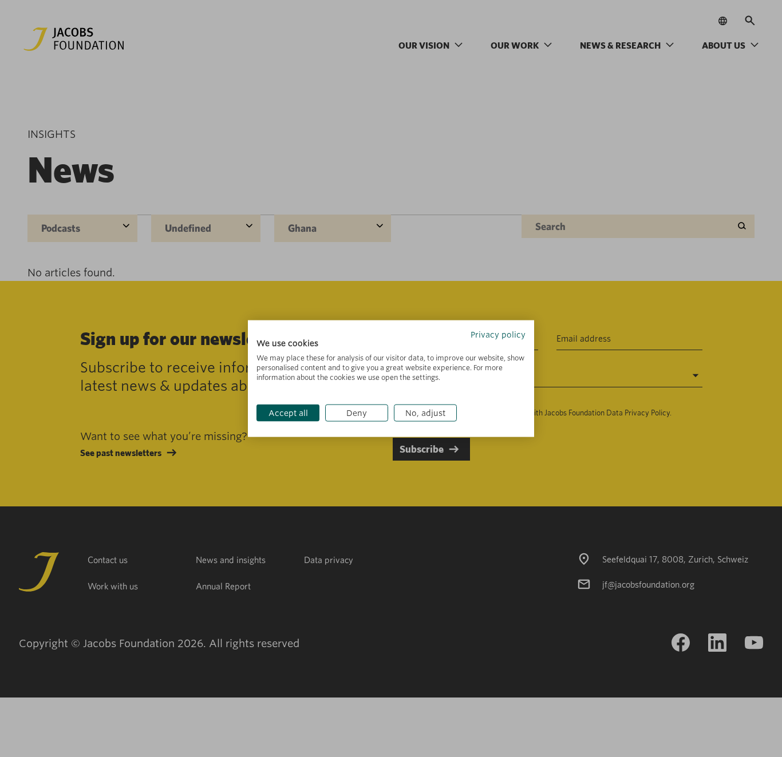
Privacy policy (498, 334)
